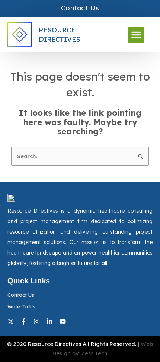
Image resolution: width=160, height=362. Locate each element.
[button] (136, 35)
